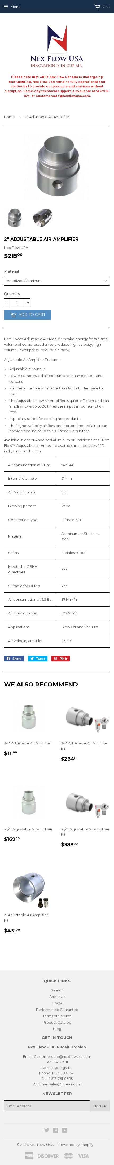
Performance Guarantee (57, 1009)
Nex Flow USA (41, 1144)
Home (9, 117)
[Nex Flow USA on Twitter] (46, 1131)
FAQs (57, 1003)
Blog (57, 1029)
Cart (106, 7)
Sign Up (100, 1106)
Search (57, 990)
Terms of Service (57, 1016)
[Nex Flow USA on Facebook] (55, 1131)
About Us (57, 996)
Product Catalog (57, 1022)
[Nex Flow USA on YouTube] (64, 1131)
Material (11, 271)
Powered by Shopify (75, 1144)
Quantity (12, 294)
